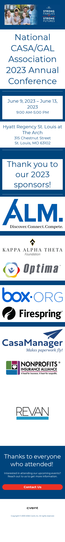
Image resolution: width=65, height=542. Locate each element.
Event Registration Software (19, 528)
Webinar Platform (13, 531)
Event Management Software (19, 521)
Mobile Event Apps (13, 524)
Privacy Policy (11, 535)
